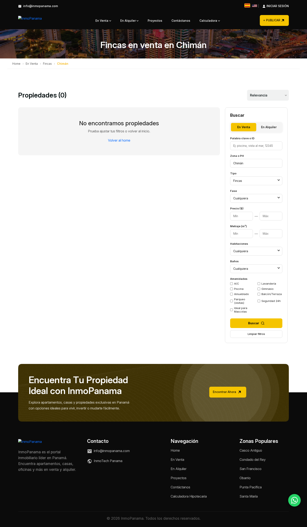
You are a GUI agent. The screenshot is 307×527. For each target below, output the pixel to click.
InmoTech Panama (107, 461)
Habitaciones (239, 243)
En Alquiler (128, 20)
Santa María (249, 496)
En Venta (102, 20)
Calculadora (208, 20)
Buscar (253, 323)
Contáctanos (180, 20)
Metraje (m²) (238, 226)
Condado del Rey (253, 459)
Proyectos (155, 20)
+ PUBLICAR (271, 20)
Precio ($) (237, 208)
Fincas (47, 63)
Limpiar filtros (256, 334)
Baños (234, 261)
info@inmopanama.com (40, 6)
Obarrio (245, 478)
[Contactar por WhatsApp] (294, 500)
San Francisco (250, 468)
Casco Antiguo (251, 450)
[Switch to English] (254, 5)
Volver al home (119, 140)
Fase (233, 191)
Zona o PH (237, 155)
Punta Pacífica (251, 487)
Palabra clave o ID (242, 138)
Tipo (233, 173)
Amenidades (238, 278)
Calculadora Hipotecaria (189, 496)
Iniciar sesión (273, 6)
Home (16, 63)
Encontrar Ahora (225, 392)
